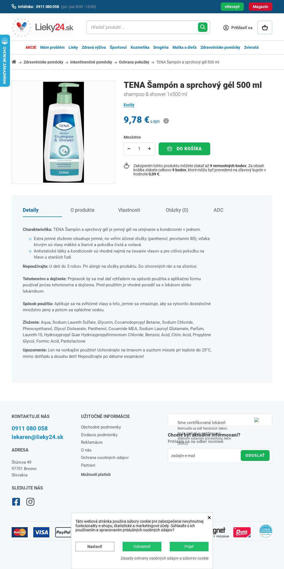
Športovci (118, 47)
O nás (86, 450)
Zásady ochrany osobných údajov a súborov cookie (165, 558)
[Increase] (149, 149)
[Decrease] (129, 149)
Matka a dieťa (185, 47)
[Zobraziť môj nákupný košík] (264, 27)
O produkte (82, 210)
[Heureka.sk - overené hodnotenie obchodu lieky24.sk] (265, 533)
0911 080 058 (30, 428)
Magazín (260, 6)
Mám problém (52, 47)
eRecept (232, 6)
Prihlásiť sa (241, 27)
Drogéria (161, 47)
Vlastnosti (129, 210)
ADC (219, 210)
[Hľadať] (202, 27)
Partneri (88, 465)
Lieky (73, 47)
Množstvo (132, 137)
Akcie (31, 47)
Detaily (31, 210)
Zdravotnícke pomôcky (220, 47)
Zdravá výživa (94, 47)
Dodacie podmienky (99, 434)
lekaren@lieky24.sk (37, 437)
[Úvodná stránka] (17, 62)
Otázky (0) (177, 210)
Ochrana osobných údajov (105, 457)
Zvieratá (251, 47)
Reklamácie (92, 442)
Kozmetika (140, 47)
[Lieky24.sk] (43, 27)
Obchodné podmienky (101, 427)
